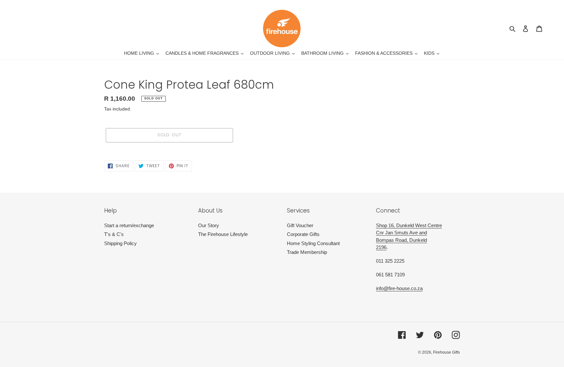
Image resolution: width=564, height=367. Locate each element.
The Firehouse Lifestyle (223, 234)
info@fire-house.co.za (399, 288)
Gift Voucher (300, 225)
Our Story (208, 225)
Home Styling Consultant (313, 243)
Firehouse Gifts (446, 352)
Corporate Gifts (303, 234)
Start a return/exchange (129, 225)
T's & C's (114, 234)
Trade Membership (307, 252)
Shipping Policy (120, 243)
